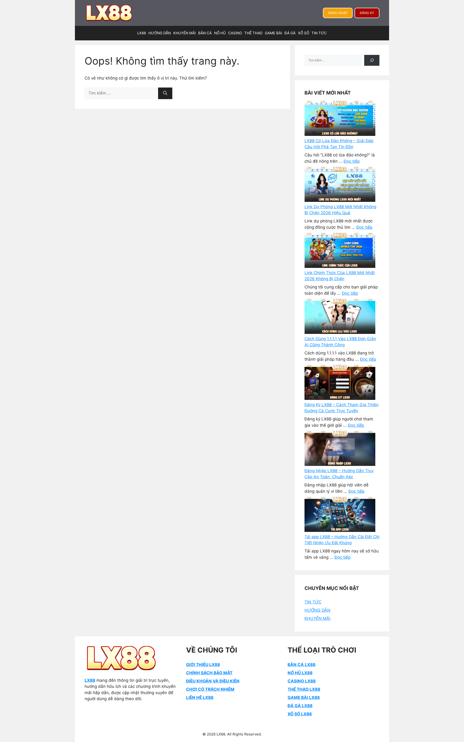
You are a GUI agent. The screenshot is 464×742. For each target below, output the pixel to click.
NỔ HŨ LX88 (300, 672)
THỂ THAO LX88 (304, 689)
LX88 (141, 33)
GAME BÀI (273, 33)
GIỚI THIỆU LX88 (203, 664)
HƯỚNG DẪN (159, 33)
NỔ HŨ (220, 33)
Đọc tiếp (352, 161)
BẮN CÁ (205, 33)
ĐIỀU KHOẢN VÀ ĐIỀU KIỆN (212, 681)
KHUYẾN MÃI (184, 33)
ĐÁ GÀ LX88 (300, 705)
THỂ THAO (253, 33)
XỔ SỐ (303, 33)
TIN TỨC (319, 33)
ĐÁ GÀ (290, 33)
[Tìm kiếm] (165, 93)
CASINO (235, 33)
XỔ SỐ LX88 (300, 714)
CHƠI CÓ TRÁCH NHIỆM (210, 689)
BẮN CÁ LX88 (301, 664)
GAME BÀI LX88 (304, 697)
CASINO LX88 (302, 681)
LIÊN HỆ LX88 (199, 697)
